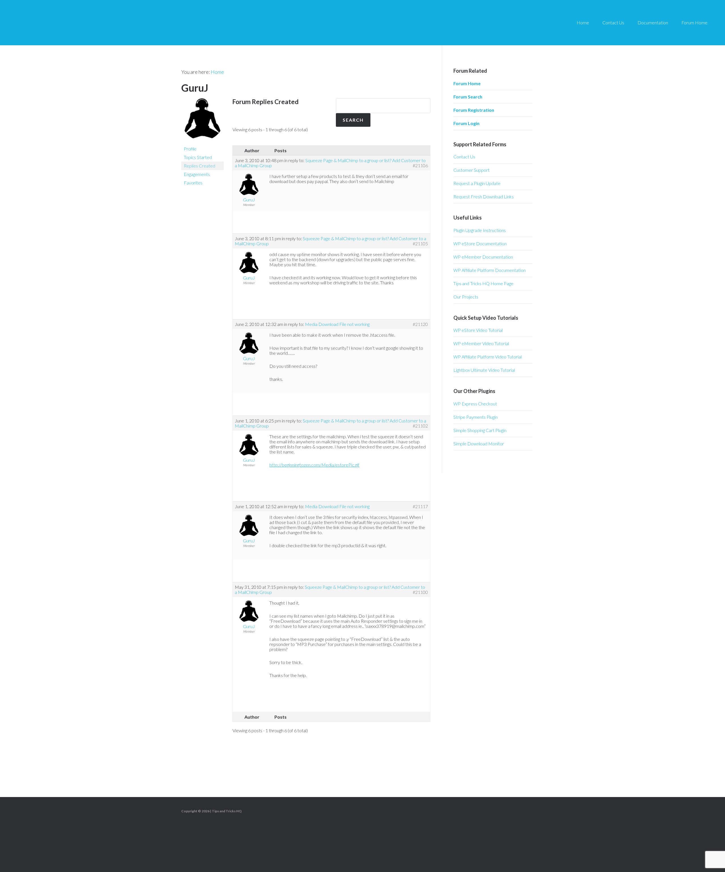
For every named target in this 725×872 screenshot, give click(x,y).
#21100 (420, 592)
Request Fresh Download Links (483, 196)
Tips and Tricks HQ (227, 811)
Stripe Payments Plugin (475, 417)
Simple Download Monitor (478, 443)
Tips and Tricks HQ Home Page (483, 283)
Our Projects (465, 296)
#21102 (420, 425)
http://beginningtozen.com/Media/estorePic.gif (314, 464)
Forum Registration (473, 110)
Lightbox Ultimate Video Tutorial (484, 370)
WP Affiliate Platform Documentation (489, 270)
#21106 (420, 165)
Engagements (197, 174)
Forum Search (467, 96)
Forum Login (466, 123)
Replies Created (199, 165)
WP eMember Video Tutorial (481, 343)
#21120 (420, 324)
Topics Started (198, 157)
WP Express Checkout (475, 403)
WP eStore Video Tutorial (478, 330)
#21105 (420, 243)
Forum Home (467, 83)
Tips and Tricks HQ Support (62, 22)
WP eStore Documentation (480, 243)
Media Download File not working (337, 324)
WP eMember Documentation (483, 256)
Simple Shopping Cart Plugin (479, 430)
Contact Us (464, 156)
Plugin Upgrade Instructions (479, 230)
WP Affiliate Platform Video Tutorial (487, 356)
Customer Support (471, 170)
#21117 (420, 506)
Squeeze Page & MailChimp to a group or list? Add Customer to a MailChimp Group (330, 163)
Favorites (193, 182)
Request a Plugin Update (476, 183)
